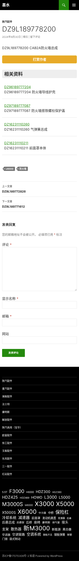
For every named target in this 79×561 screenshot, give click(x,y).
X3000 (44, 503)
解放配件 (7, 419)
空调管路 (18, 534)
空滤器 (6, 534)
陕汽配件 (7, 21)
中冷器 (42, 512)
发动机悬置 (49, 518)
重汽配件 (7, 388)
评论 (7, 244)
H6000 (30, 492)
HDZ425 (10, 497)
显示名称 (10, 298)
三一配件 (7, 466)
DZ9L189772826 (14, 189)
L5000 (64, 497)
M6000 (29, 505)
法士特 (6, 404)
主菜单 (74, 5)
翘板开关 (47, 534)
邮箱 (7, 316)
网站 (5, 334)
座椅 (37, 522)
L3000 (50, 497)
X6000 (27, 511)
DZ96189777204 (17, 87)
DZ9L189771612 (13, 204)
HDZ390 (57, 492)
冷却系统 (9, 518)
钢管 (69, 534)
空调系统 (34, 534)
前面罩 (36, 518)
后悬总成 (8, 522)
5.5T (4, 492)
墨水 (6, 5)
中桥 (51, 512)
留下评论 (35, 36)
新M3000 (36, 528)
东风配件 (7, 458)
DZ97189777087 (17, 106)
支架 (5, 529)
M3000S (12, 504)
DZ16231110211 (16, 143)
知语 (32, 555)
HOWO (36, 497)
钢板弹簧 (59, 534)
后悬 (69, 518)
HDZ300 (43, 491)
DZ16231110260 (16, 124)
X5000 (65, 503)
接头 (65, 522)
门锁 (5, 538)
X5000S (9, 512)
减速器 (24, 517)
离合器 (67, 529)
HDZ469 (24, 497)
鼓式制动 (14, 538)
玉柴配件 (7, 450)
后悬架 (20, 522)
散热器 (16, 529)
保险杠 (62, 512)
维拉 (25, 36)
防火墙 (22, 168)
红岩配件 (7, 474)
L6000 (9, 168)
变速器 (61, 518)
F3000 (16, 491)
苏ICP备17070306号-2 (15, 555)
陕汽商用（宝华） (12, 427)
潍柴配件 (7, 396)
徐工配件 (7, 443)
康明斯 (6, 412)
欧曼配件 (7, 435)
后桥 (29, 522)
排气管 (56, 522)
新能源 (56, 529)
